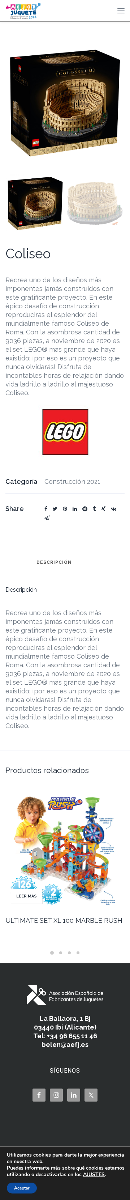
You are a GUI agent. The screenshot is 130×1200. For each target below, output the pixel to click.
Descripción (54, 562)
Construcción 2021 (72, 481)
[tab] (54, 565)
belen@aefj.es (65, 1044)
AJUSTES (94, 1174)
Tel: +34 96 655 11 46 (65, 1036)
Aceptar (22, 1188)
